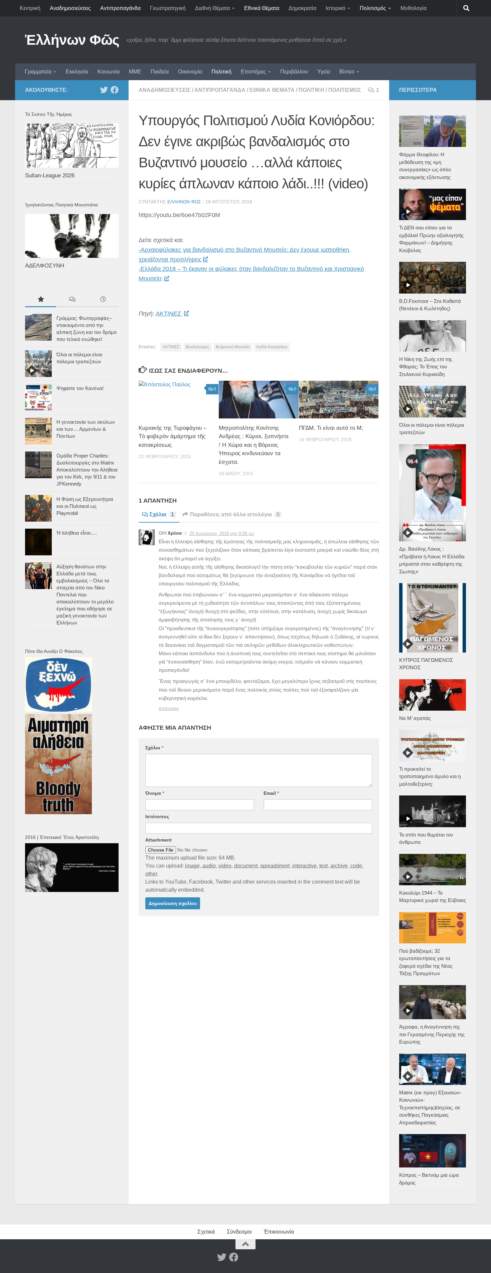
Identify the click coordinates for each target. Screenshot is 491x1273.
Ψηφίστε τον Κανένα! (80, 388)
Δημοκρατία (302, 8)
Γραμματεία (38, 71)
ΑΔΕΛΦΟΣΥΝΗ (44, 265)
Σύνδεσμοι (239, 1232)
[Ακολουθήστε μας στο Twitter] (104, 90)
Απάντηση (169, 708)
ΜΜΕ (135, 71)
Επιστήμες (253, 71)
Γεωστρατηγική (168, 8)
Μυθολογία (413, 8)
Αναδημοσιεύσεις (70, 8)
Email (271, 793)
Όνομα (154, 793)
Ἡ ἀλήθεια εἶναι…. (76, 533)
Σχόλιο (154, 747)
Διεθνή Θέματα (212, 8)
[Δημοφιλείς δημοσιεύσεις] (40, 300)
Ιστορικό (335, 8)
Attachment (158, 840)
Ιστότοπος (157, 816)
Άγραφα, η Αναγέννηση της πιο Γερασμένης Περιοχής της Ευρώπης (432, 1034)
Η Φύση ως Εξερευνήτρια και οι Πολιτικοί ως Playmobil (84, 506)
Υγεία (323, 71)
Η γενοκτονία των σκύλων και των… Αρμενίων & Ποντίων (85, 429)
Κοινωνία (109, 71)
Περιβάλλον (294, 71)
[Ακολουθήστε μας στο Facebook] (115, 90)
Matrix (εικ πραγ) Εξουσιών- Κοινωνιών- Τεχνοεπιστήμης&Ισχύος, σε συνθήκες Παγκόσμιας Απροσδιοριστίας (430, 1107)
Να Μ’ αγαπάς (415, 718)
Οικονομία (190, 71)
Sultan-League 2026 (49, 175)
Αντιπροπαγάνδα (120, 8)
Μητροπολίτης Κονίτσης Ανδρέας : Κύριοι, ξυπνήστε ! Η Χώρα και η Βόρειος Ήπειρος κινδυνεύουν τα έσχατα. (254, 445)
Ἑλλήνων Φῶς (72, 40)
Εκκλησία (77, 71)
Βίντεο (346, 71)
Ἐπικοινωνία (279, 1232)
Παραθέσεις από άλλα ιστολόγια (235, 514)
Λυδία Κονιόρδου (272, 347)
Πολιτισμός (373, 8)
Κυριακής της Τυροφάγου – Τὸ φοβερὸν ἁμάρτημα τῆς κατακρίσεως (172, 436)
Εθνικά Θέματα (261, 8)
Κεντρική (30, 8)
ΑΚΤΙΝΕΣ (169, 313)
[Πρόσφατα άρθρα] (103, 300)
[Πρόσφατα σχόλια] (71, 300)
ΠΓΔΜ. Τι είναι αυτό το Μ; (331, 428)
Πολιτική (221, 71)
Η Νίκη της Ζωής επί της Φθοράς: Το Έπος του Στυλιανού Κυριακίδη (425, 366)
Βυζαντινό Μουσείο (233, 347)
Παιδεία (160, 71)
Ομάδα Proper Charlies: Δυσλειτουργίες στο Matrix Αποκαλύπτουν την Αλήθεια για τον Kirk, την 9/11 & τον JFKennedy (87, 470)
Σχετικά (206, 1232)
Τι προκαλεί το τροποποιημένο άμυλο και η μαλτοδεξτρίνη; (430, 776)
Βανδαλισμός (197, 347)
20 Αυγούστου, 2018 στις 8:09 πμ (221, 533)
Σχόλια (161, 514)
